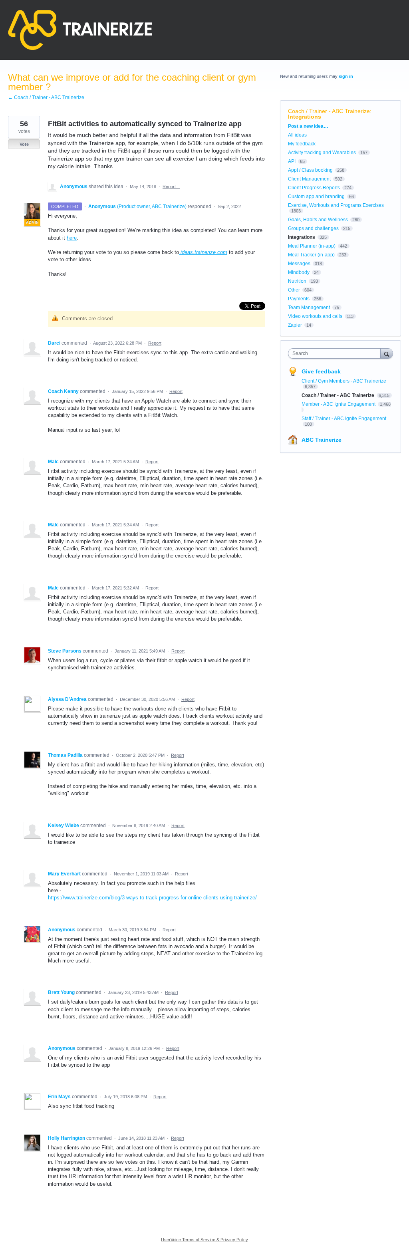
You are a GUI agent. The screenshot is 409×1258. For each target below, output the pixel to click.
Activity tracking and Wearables (322, 152)
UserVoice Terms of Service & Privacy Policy (204, 1239)
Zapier (295, 325)
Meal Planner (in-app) (312, 246)
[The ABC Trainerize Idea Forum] (80, 30)
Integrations (304, 116)
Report (154, 343)
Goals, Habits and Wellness (318, 219)
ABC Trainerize (321, 440)
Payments (299, 299)
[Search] (386, 353)
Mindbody (299, 272)
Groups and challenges (313, 228)
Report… (171, 186)
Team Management (309, 307)
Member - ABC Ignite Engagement (339, 404)
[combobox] (336, 353)
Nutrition (297, 281)
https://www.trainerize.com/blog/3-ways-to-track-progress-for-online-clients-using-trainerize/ (152, 898)
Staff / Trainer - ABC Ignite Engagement (344, 418)
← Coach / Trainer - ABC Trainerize (46, 97)
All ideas (297, 135)
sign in (346, 76)
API (292, 161)
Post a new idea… (308, 126)
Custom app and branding (316, 196)
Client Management (309, 179)
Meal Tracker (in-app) (311, 255)
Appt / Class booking (310, 170)
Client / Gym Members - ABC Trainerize (344, 381)
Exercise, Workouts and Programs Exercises (336, 205)
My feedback (302, 144)
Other (294, 290)
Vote (24, 144)
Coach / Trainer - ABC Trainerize (329, 111)
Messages (299, 263)
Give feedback (321, 371)
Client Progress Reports (314, 187)
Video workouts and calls (315, 316)
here (72, 238)
